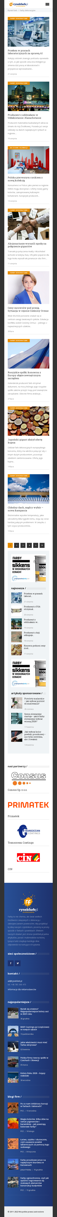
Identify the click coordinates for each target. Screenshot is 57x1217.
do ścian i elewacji (19, 148)
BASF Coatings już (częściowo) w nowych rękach (34, 1028)
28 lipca (11, 331)
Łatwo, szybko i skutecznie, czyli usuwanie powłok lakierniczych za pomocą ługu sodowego (34, 1143)
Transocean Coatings (21, 842)
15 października (26, 1034)
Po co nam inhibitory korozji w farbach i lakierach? (34, 1105)
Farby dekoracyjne (19, 18)
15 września (31, 1110)
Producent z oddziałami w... (31, 620)
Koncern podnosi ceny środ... (34, 647)
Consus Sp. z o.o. (17, 789)
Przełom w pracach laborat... (33, 594)
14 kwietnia (29, 745)
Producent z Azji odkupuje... (32, 634)
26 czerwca (28, 709)
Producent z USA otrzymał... (32, 607)
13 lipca (11, 531)
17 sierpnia (28, 653)
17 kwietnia (29, 727)
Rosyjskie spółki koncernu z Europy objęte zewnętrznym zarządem (24, 375)
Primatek (13, 816)
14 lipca (11, 466)
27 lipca (11, 398)
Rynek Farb (12, 10)
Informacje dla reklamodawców (22, 989)
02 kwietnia (25, 1049)
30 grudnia (24, 1018)
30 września (25, 1080)
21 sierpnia (12, 74)
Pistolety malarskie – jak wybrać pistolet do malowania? (34, 701)
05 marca (24, 1065)
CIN (10, 869)
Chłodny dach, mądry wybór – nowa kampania (25, 509)
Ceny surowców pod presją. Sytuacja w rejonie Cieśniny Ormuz (28, 309)
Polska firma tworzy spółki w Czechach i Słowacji (34, 1059)
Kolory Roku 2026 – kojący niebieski (32, 1074)
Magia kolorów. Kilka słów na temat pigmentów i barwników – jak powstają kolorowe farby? (34, 1123)
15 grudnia (30, 1190)
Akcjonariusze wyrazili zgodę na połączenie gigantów (27, 245)
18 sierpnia (28, 640)
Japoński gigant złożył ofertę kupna (25, 441)
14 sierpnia (12, 201)
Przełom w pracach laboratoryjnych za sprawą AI (25, 52)
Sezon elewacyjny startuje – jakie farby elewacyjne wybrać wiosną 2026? (34, 718)
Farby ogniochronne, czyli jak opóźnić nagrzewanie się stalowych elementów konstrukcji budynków (34, 1182)
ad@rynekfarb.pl (15, 981)
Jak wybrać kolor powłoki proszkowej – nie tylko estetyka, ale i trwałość (35, 735)
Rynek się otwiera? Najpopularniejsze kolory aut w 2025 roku (34, 1011)
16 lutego (30, 1131)
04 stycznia (31, 1151)
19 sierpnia (12, 138)
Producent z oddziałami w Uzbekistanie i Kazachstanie (24, 116)
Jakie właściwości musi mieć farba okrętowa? (33, 1043)
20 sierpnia (28, 614)
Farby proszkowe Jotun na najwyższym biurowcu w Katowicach (33, 1162)
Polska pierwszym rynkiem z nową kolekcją (25, 179)
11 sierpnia (12, 263)
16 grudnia (38, 1169)
